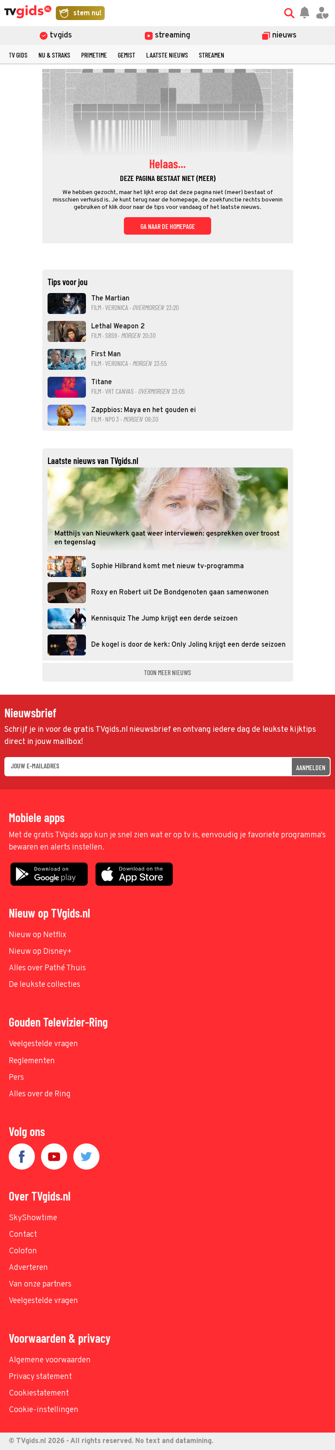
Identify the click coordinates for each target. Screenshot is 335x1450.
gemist (126, 55)
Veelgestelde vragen (43, 1044)
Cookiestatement (39, 1394)
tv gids (18, 55)
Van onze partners (40, 1284)
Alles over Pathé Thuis (47, 968)
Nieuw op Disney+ (40, 952)
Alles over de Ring (40, 1094)
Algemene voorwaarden (50, 1360)
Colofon (23, 1251)
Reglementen (32, 1061)
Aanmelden (310, 767)
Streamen (211, 55)
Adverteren (28, 1268)
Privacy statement (40, 1377)
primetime (94, 55)
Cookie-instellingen (44, 1410)
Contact (23, 1235)
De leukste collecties (44, 985)
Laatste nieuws (167, 55)
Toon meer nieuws (167, 672)
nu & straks (54, 55)
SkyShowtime (33, 1218)
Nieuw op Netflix (37, 935)
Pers (16, 1078)
